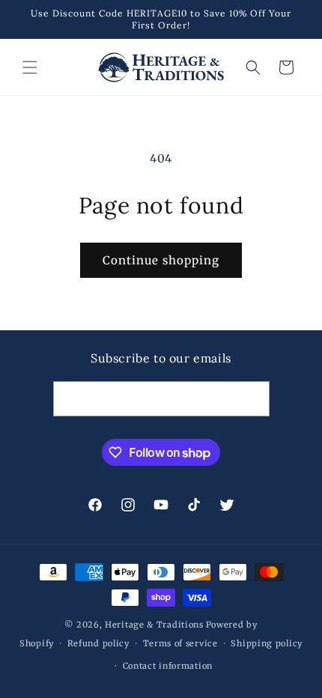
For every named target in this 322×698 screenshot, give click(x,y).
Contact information (168, 666)
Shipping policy (267, 643)
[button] (29, 67)
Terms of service (180, 643)
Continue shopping (161, 260)
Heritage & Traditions (154, 624)
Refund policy (98, 643)
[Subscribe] (252, 398)
